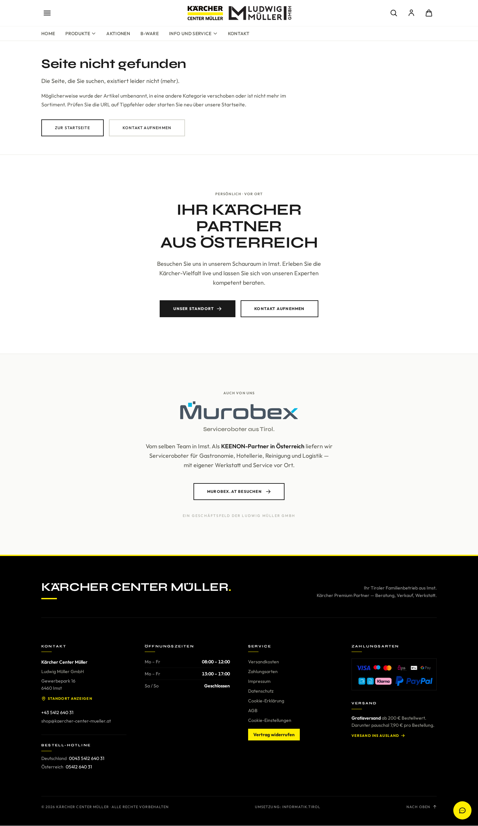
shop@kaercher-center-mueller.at (76, 721)
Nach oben (418, 807)
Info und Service (190, 33)
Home (48, 33)
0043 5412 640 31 (86, 758)
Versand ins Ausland (375, 735)
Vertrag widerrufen (274, 735)
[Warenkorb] (429, 13)
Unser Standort (193, 308)
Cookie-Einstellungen (269, 720)
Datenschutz (260, 691)
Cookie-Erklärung (266, 701)
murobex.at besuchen (234, 491)
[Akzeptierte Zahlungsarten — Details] (394, 674)
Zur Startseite (72, 127)
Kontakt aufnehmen (147, 127)
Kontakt (238, 33)
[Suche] (394, 13)
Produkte (77, 33)
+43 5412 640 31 (57, 712)
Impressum (259, 681)
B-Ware (149, 33)
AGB (253, 710)
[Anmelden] (411, 13)
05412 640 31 (79, 767)
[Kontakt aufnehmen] (462, 810)
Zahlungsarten (263, 671)
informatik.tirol (301, 807)
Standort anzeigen (70, 698)
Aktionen (118, 33)
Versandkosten (263, 662)
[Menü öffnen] (47, 13)
